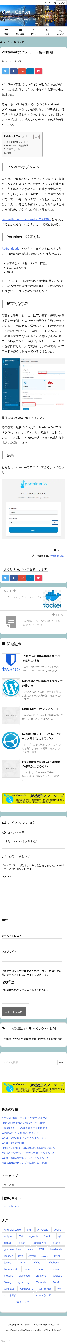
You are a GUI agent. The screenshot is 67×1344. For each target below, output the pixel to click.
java (20, 1255)
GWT (41, 1249)
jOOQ (37, 1262)
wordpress (45, 1288)
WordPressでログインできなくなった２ (24, 1137)
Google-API (39, 1242)
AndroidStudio (12, 1229)
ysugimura (57, 555)
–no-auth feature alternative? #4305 (26, 219)
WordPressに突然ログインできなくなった (25, 1157)
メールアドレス (11, 935)
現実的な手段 (13, 149)
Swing (7, 1282)
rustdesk (57, 1275)
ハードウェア (43, 1295)
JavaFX (58, 1255)
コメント (7, 876)
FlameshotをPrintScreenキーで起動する (24, 1122)
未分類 (60, 550)
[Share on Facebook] (14, 71)
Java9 (44, 1255)
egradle (33, 1236)
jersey (7, 1262)
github (8, 1242)
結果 (8, 152)
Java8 (32, 1255)
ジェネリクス (11, 1295)
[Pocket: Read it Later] (38, 71)
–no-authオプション (17, 141)
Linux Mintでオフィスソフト (40, 709)
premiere (41, 1275)
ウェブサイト (9, 951)
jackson (8, 1255)
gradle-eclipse (12, 1249)
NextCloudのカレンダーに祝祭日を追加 (24, 1162)
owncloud (24, 1275)
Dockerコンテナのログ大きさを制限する (25, 1127)
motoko (8, 1275)
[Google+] (22, 71)
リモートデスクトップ (16, 1301)
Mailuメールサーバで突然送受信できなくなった (28, 1152)
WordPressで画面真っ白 (15, 1142)
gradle (56, 1242)
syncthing (23, 1282)
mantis (41, 1268)
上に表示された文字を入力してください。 (25, 989)
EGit (20, 1236)
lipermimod (10, 1268)
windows (9, 1288)
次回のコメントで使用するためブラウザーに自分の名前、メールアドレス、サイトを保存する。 (32, 972)
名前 (5, 920)
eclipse (8, 1236)
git (59, 1236)
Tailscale (41, 1282)
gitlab (22, 1242)
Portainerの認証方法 (17, 145)
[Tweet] (5, 71)
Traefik (57, 1282)
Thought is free (53, 1330)
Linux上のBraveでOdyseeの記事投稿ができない (29, 1147)
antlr (29, 1229)
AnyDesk (42, 1229)
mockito (56, 1268)
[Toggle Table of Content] (35, 137)
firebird (48, 1236)
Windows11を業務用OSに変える (20, 1132)
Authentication (11, 248)
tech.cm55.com (11, 1205)
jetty (22, 1262)
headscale (56, 1249)
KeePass (54, 1262)
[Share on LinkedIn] (30, 71)
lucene (27, 1268)
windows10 (26, 1288)
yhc (59, 1288)
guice (30, 1249)
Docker (57, 1229)
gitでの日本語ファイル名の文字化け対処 (24, 1117)
